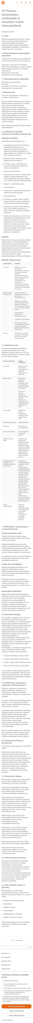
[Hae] (17, 2)
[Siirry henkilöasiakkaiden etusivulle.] (3, 2)
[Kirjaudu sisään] (25, 2)
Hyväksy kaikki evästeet (16, 1006)
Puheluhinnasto (5, 969)
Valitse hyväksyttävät (16, 1011)
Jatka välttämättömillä (16, 1015)
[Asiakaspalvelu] (21, 2)
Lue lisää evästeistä (7, 1020)
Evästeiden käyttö (6, 961)
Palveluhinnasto (5, 965)
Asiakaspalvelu (5, 953)
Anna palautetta (5, 957)
